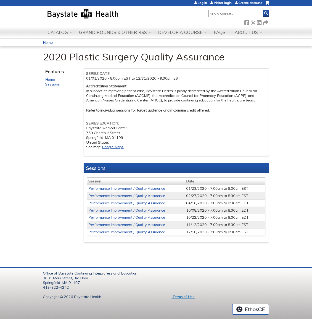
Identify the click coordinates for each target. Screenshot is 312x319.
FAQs (219, 32)
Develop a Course (180, 32)
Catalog (58, 32)
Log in (202, 2)
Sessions (52, 84)
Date (190, 181)
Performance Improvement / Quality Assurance (126, 188)
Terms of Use (183, 296)
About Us (246, 32)
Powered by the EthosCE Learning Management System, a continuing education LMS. (250, 309)
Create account (250, 2)
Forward (265, 21)
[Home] (104, 15)
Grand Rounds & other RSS (113, 32)
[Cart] (267, 4)
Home (48, 42)
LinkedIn (259, 21)
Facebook (246, 21)
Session (94, 181)
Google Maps (113, 147)
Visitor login (223, 2)
